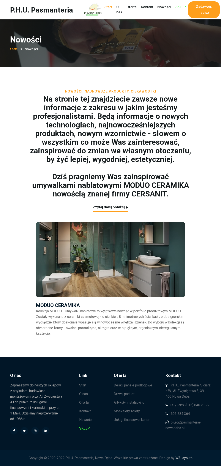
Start (108, 7)
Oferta (131, 7)
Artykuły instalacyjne (129, 402)
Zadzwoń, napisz (204, 10)
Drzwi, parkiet (124, 394)
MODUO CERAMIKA (58, 305)
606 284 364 (180, 414)
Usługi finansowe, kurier (132, 420)
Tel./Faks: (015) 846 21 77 (190, 405)
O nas (119, 9)
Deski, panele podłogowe (133, 385)
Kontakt (147, 7)
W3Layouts (184, 458)
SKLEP (180, 7)
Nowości (164, 7)
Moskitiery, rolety (127, 411)
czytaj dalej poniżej (109, 207)
